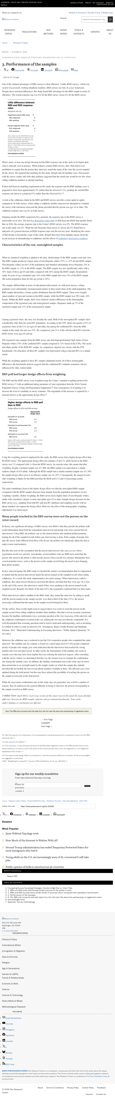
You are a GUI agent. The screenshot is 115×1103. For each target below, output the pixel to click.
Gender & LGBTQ (10, 974)
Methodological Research (14, 1006)
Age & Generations (11, 968)
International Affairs (11, 945)
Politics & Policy (9, 939)
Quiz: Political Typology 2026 (22, 833)
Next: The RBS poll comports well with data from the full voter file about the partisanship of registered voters (46, 711)
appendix (15, 735)
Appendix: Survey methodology (21, 902)
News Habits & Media (12, 1000)
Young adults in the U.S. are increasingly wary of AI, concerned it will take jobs (47, 859)
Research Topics (9, 32)
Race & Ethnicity (10, 956)
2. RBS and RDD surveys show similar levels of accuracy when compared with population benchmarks (53, 892)
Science (5, 989)
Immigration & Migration (13, 951)
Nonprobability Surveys (36, 801)
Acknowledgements (16, 899)
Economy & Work (10, 983)
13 (15, 383)
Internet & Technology (12, 995)
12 (63, 193)
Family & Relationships (13, 977)
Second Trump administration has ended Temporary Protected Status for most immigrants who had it (47, 849)
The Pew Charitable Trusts (97, 1076)
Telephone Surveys (53, 801)
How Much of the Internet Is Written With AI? (32, 840)
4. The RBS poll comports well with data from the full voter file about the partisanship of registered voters (55, 897)
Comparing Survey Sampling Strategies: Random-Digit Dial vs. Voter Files (39, 57)
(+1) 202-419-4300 (10, 931)
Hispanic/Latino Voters (17, 801)
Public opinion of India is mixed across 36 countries (35, 867)
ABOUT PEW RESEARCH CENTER (15, 1071)
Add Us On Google (11, 77)
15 (46, 394)
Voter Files (83, 801)
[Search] (110, 19)
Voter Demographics (70, 801)
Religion (6, 962)
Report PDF (12, 876)
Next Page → (47, 726)
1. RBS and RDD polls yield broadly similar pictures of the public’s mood (39, 890)
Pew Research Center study (42, 220)
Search (63, 18)
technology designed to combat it (73, 238)
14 (52, 387)
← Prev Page (47, 719)
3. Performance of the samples (21, 895)
